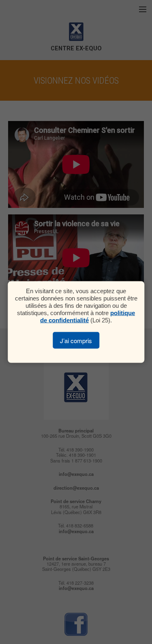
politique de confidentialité (87, 316)
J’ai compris (76, 340)
